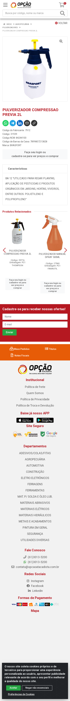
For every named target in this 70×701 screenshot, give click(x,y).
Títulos (52, 349)
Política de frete (35, 387)
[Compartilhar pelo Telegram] (13, 123)
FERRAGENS (35, 484)
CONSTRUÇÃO (35, 471)
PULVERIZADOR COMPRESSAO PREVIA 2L (17, 252)
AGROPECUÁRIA (35, 459)
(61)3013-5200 (37, 562)
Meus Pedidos (21, 349)
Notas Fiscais (21, 355)
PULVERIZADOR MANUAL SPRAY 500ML (52, 256)
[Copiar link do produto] (34, 123)
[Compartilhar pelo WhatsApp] (5, 123)
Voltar (62, 23)
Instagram (37, 581)
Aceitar (13, 687)
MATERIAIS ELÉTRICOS (35, 509)
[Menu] (5, 5)
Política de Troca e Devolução (35, 405)
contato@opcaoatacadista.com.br (37, 567)
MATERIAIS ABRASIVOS (35, 502)
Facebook (37, 586)
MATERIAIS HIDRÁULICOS (35, 515)
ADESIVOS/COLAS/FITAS (35, 453)
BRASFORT (15, 145)
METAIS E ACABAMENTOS (35, 521)
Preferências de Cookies (21, 694)
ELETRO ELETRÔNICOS (35, 478)
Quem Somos (35, 393)
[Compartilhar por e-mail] (27, 123)
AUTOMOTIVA (35, 465)
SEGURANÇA (35, 533)
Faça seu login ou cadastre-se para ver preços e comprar (35, 154)
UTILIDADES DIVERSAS (35, 540)
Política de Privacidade (35, 399)
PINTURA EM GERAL (35, 527)
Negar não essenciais (37, 687)
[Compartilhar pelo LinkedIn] (20, 123)
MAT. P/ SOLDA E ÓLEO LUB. (35, 496)
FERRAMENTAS (35, 490)
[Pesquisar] (63, 13)
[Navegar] (4, 250)
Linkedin (37, 590)
